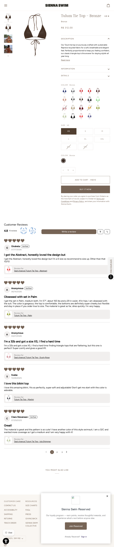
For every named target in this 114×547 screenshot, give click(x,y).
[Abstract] (82, 117)
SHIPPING (8, 514)
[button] (8, 269)
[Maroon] (98, 92)
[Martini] (73, 92)
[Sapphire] (65, 92)
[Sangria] (90, 92)
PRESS (28, 514)
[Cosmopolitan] (82, 92)
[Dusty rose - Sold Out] (65, 109)
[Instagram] (5, 545)
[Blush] (65, 100)
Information (68, 69)
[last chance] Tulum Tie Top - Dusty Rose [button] (32, 357)
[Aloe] (98, 100)
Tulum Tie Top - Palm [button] (23, 315)
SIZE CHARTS (31, 505)
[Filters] (100, 231)
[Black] (90, 100)
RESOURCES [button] (31, 501)
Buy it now (85, 189)
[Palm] (98, 109)
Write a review (69, 231)
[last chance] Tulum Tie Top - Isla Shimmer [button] (32, 441)
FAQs (27, 510)
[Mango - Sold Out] (90, 109)
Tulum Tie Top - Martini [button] (24, 399)
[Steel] (89, 117)
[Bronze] (82, 100)
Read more (65, 60)
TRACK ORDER (10, 523)
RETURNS (8, 518)
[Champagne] (73, 109)
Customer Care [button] (12, 501)
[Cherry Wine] (82, 109)
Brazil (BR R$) (13, 538)
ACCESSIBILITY (10, 510)
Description (67, 39)
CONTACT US (10, 505)
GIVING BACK (31, 518)
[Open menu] (8, 5)
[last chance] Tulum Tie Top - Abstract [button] (30, 271)
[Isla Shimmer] (65, 117)
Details (65, 76)
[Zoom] (35, 35)
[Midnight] (73, 100)
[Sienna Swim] (57, 5)
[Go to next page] (67, 452)
